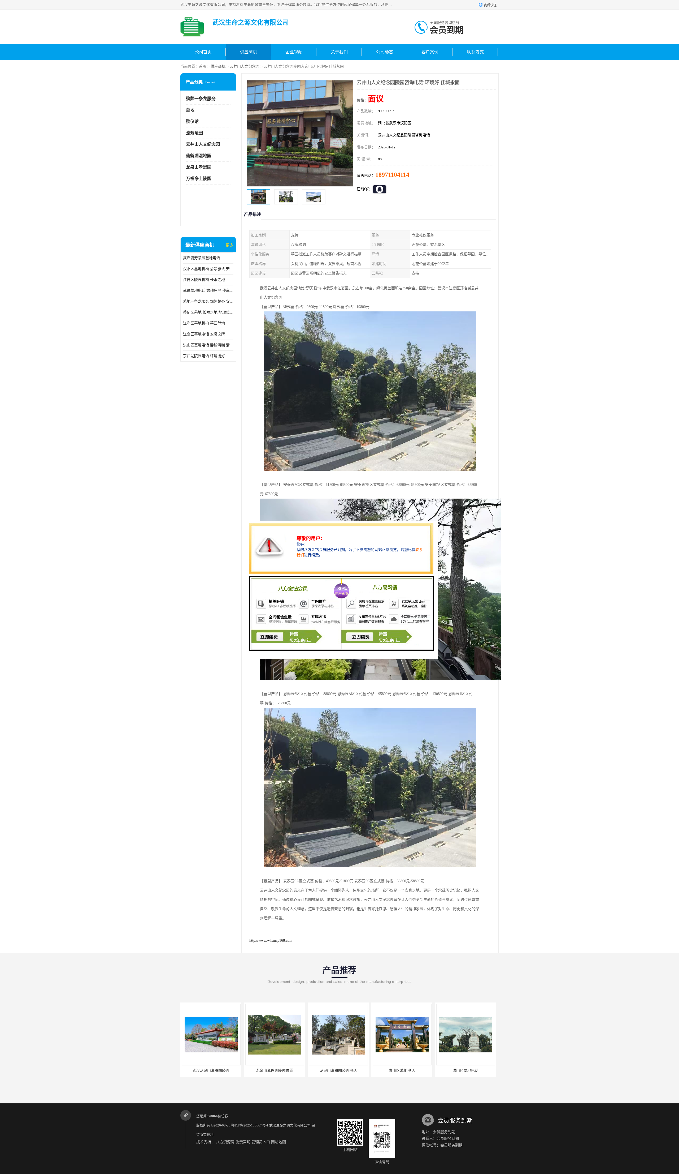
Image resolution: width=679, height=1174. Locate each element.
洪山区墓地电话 (392, 1071)
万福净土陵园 (198, 178)
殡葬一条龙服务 (201, 98)
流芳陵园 (194, 133)
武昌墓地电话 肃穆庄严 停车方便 (208, 291)
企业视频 (293, 52)
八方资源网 (225, 1142)
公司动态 (384, 52)
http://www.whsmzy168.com (270, 940)
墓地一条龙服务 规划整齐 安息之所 (208, 301)
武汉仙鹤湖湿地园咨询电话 (456, 1071)
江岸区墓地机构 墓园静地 (204, 323)
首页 (202, 66)
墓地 (190, 110)
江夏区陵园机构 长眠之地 (204, 280)
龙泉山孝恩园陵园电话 (265, 1071)
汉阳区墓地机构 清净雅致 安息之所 (208, 269)
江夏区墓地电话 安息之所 (204, 334)
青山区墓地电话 (329, 1071)
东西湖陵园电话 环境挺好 (204, 356)
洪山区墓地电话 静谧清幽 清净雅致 (208, 345)
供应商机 (248, 52)
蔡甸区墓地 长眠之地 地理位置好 (208, 312)
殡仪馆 (192, 121)
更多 (229, 245)
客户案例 (429, 52)
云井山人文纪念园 (244, 66)
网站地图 (278, 1142)
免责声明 (243, 1142)
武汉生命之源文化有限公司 (290, 1125)
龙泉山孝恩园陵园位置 (201, 1071)
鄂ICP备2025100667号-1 (249, 1125)
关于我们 (339, 52)
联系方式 (475, 52)
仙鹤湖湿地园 (198, 155)
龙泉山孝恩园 (198, 167)
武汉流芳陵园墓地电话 (201, 258)
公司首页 (203, 52)
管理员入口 (260, 1142)
